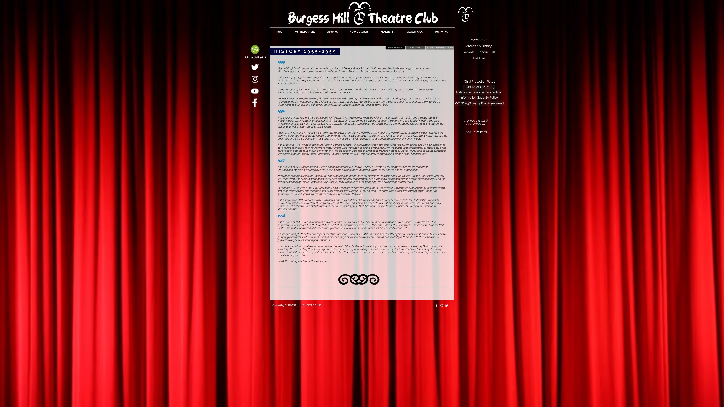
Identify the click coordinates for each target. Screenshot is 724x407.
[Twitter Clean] (254, 67)
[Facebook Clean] (254, 102)
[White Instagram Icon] (254, 79)
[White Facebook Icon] (436, 305)
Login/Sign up (476, 131)
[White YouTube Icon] (254, 91)
